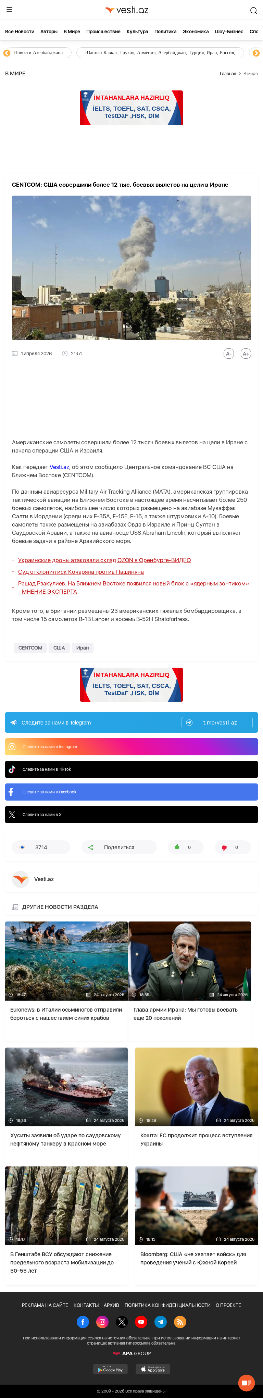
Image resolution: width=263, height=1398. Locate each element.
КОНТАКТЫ (86, 1305)
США (59, 648)
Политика (165, 31)
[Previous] (7, 53)
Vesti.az (59, 466)
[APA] (131, 1353)
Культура (137, 31)
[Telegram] (160, 1322)
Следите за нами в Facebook (49, 792)
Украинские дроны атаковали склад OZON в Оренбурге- (104, 560)
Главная (228, 73)
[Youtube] (141, 1322)
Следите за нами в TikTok (47, 769)
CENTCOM (30, 648)
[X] (122, 1322)
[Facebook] (83, 1322)
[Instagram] (102, 1322)
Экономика (196, 31)
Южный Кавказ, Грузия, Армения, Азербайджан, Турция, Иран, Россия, (160, 52)
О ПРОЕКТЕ (228, 1305)
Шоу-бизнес (229, 31)
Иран (82, 648)
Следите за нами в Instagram (50, 746)
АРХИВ (111, 1305)
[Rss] (180, 1322)
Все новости (19, 31)
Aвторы (49, 31)
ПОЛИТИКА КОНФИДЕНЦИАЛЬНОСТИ (168, 1305)
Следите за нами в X (42, 814)
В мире (72, 31)
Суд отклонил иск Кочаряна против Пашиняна (81, 571)
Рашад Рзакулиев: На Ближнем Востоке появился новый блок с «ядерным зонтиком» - (133, 587)
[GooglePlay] (110, 1369)
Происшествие (103, 31)
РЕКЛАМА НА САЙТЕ (45, 1305)
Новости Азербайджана (38, 52)
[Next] (256, 53)
